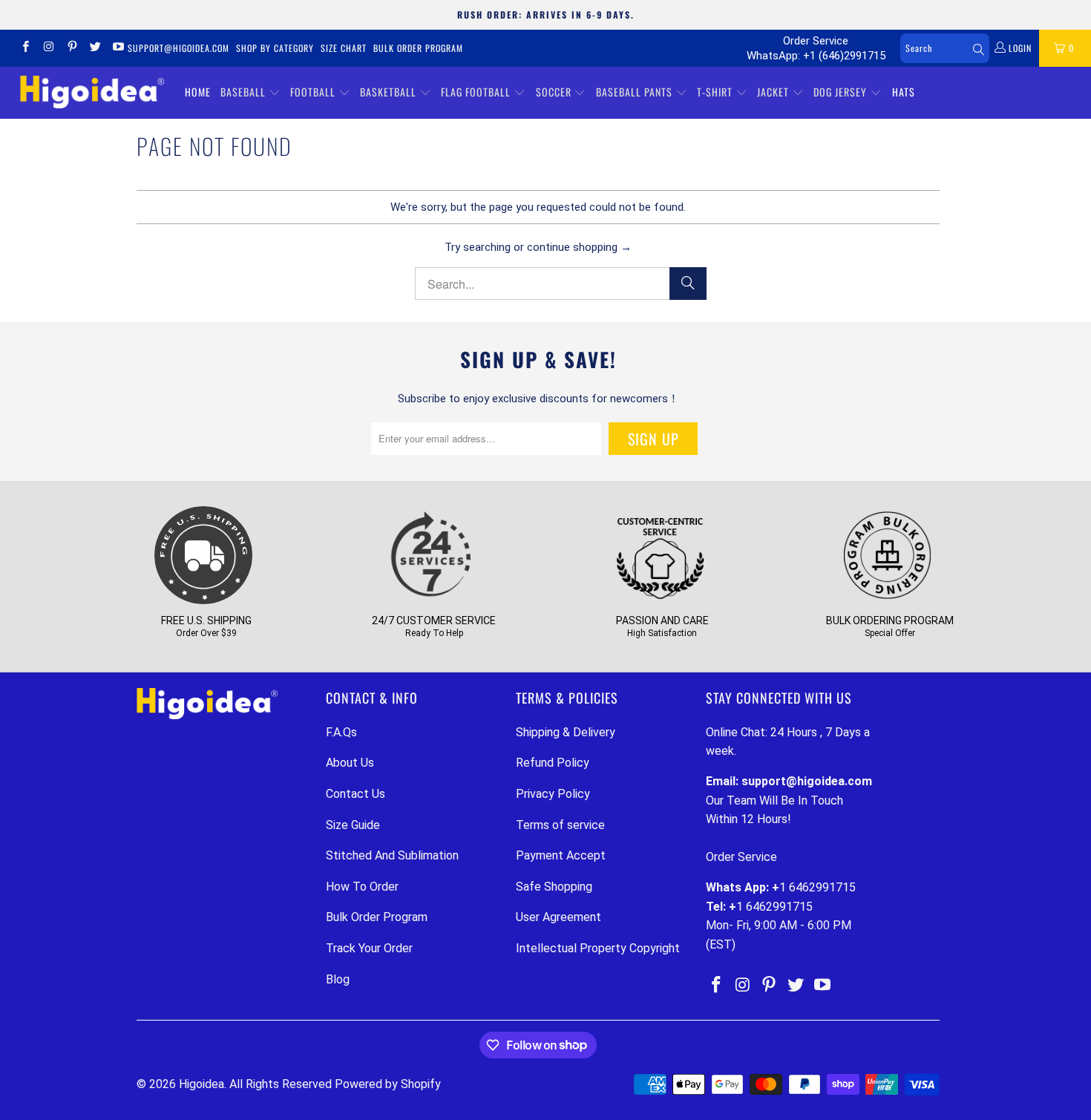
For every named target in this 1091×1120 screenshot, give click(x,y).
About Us (350, 763)
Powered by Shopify (388, 1084)
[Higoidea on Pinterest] (71, 48)
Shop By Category (275, 48)
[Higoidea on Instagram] (48, 48)
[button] (250, 92)
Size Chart (344, 48)
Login (1019, 48)
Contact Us (355, 794)
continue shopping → (579, 247)
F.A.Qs (341, 732)
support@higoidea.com (178, 48)
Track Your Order (369, 948)
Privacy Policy (553, 794)
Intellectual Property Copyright (598, 948)
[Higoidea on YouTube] (117, 48)
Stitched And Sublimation (392, 855)
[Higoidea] (92, 92)
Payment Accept (561, 855)
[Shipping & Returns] (203, 601)
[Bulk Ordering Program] (887, 601)
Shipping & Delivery (565, 732)
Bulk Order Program (418, 48)
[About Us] (660, 601)
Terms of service (560, 825)
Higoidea (201, 1084)
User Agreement (558, 917)
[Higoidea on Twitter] (94, 48)
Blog (338, 979)
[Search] (688, 283)
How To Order (362, 887)
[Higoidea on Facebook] (25, 48)
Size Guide (353, 825)
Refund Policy (552, 763)
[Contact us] (431, 601)
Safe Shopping (554, 887)
